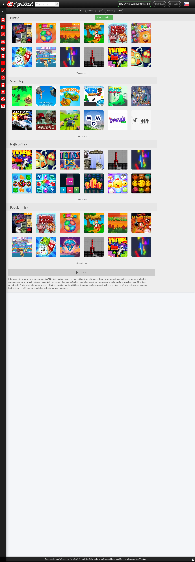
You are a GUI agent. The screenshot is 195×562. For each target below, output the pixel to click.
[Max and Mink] (117, 33)
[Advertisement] (177, 63)
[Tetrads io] (70, 57)
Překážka (109, 11)
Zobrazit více (82, 73)
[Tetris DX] (117, 57)
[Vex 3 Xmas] (94, 96)
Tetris (120, 11)
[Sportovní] (2, 49)
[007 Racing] (22, 120)
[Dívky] (2, 70)
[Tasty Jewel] (141, 183)
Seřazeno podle (103, 17)
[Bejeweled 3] (70, 247)
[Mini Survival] (22, 96)
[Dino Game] (141, 120)
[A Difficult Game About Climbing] (46, 96)
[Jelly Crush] (141, 33)
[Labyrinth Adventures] (94, 33)
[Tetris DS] (70, 160)
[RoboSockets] (141, 57)
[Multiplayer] (2, 92)
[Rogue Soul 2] (46, 120)
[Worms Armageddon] (141, 223)
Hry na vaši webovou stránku (134, 4)
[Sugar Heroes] (22, 57)
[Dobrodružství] (2, 34)
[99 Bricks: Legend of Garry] (94, 160)
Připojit (89, 11)
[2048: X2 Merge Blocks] (70, 183)
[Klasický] (2, 20)
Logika (99, 11)
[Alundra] (141, 96)
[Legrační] (2, 99)
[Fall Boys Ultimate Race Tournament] (46, 57)
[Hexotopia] (70, 96)
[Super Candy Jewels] (22, 183)
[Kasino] (2, 85)
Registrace (159, 4)
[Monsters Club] (22, 33)
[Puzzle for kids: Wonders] (70, 33)
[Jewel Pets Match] (117, 183)
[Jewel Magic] (46, 183)
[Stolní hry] (2, 77)
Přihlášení (174, 4)
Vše (81, 11)
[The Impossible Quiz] (117, 120)
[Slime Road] (117, 96)
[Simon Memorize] (46, 33)
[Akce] (2, 27)
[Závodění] (2, 42)
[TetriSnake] (94, 57)
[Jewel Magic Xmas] (94, 183)
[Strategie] (2, 56)
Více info (142, 559)
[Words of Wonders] (94, 120)
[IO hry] (2, 106)
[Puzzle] (2, 63)
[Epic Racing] (70, 120)
